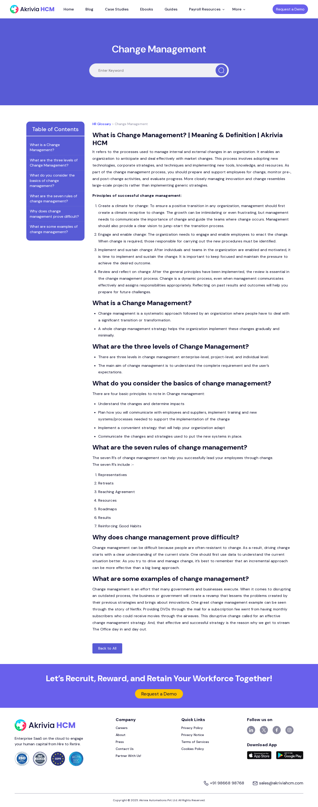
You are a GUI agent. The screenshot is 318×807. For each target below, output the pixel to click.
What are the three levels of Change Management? (54, 163)
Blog (89, 9)
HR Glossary (101, 124)
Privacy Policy (192, 728)
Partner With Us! (128, 756)
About (120, 735)
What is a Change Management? (45, 147)
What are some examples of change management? (54, 229)
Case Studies (117, 9)
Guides (171, 9)
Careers (122, 728)
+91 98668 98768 (227, 783)
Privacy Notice (192, 735)
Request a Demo (290, 9)
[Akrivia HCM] (32, 9)
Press (120, 742)
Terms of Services (195, 742)
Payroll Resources (205, 9)
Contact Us (125, 749)
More (236, 9)
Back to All (107, 648)
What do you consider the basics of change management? (52, 180)
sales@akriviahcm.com (280, 783)
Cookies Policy (192, 749)
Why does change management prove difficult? (54, 214)
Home (69, 9)
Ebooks (146, 9)
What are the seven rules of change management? (53, 199)
